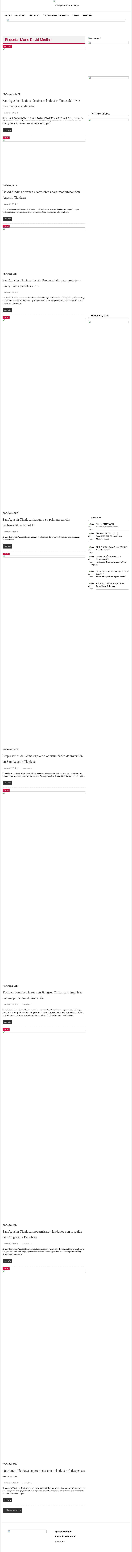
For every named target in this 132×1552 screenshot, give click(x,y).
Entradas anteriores (13, 1510)
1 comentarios (25, 768)
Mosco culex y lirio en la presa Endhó (110, 577)
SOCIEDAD (34, 15)
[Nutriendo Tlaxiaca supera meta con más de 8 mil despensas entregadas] (44, 1366)
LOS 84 (76, 15)
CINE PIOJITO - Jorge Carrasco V (109, 547)
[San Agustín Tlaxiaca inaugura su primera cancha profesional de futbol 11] (44, 415)
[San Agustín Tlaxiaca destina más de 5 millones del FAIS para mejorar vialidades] (44, 70)
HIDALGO (20, 15)
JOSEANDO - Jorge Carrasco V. (108, 583)
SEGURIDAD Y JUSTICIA (56, 15)
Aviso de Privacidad (65, 1536)
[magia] (108, 93)
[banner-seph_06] (95, 38)
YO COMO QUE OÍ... (104, 533)
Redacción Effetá (10, 113)
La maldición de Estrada (105, 586)
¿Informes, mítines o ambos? (107, 527)
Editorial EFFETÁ (103, 524)
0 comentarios (25, 1005)
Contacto (60, 1541)
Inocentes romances (103, 550)
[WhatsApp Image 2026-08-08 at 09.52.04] (66, 26)
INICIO (8, 15)
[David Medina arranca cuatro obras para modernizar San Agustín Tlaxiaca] (44, 161)
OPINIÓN (87, 15)
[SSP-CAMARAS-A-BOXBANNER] (108, 58)
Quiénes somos (63, 1531)
